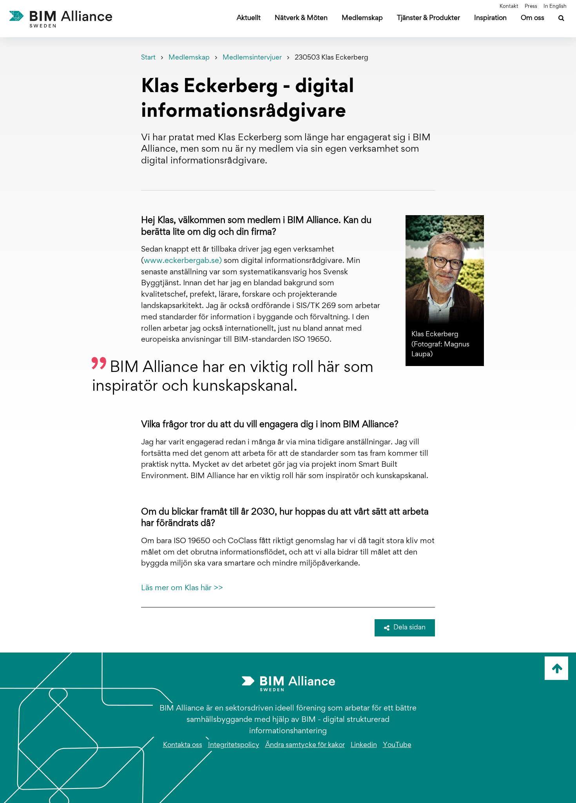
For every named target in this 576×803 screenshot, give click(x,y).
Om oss (532, 18)
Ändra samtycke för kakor (305, 745)
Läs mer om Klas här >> (182, 588)
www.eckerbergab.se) (183, 261)
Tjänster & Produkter (428, 18)
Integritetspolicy (233, 745)
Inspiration (490, 18)
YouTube (397, 745)
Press (531, 6)
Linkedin (364, 745)
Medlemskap (362, 18)
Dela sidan (409, 628)
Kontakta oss (182, 745)
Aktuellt (249, 18)
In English (555, 6)
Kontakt (509, 6)
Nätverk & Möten (301, 18)
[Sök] (561, 19)
